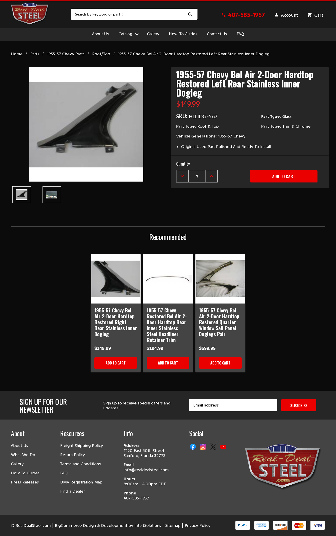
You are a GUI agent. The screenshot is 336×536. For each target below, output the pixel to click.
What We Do (23, 454)
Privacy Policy (198, 525)
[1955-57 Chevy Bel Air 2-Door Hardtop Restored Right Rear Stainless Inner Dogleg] (115, 278)
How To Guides (25, 472)
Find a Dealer (72, 491)
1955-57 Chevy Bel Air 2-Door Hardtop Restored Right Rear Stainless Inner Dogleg (115, 322)
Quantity (183, 164)
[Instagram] (203, 447)
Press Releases (25, 482)
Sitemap (173, 525)
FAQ (240, 33)
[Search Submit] (190, 14)
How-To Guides (183, 33)
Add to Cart (115, 363)
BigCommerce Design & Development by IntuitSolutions (108, 525)
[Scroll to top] (9, 526)
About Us (100, 33)
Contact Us (217, 33)
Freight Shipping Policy (81, 445)
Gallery (153, 33)
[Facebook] (193, 447)
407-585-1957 (136, 498)
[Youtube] (224, 447)
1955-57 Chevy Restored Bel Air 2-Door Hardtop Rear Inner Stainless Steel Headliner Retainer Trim (167, 325)
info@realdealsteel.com (146, 469)
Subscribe (298, 405)
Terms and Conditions (80, 463)
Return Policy (72, 454)
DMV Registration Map (81, 482)
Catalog (125, 33)
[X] (214, 447)
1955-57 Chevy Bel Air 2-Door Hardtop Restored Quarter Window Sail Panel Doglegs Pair (219, 322)
